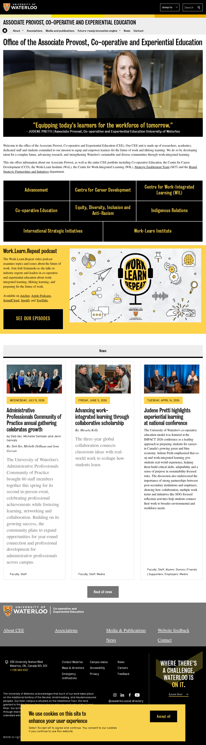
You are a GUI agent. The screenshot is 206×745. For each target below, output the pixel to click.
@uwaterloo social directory (126, 701)
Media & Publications (126, 630)
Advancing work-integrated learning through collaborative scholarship (102, 416)
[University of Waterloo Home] (20, 7)
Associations (66, 630)
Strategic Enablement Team (152, 167)
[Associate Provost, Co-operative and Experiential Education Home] (4, 30)
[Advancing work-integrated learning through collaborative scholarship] (103, 379)
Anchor (25, 295)
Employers (171, 574)
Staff (24, 574)
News (111, 640)
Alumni (170, 569)
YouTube (42, 300)
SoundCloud (11, 300)
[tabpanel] (103, 478)
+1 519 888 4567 (19, 670)
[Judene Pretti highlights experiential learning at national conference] (171, 379)
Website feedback (173, 630)
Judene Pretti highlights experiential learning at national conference (167, 416)
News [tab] (103, 351)
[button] (169, 7)
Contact (165, 640)
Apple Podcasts (41, 295)
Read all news (103, 592)
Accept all (163, 716)
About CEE (13, 630)
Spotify (25, 300)
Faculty (14, 574)
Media (101, 574)
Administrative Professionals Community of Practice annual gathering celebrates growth (34, 420)
